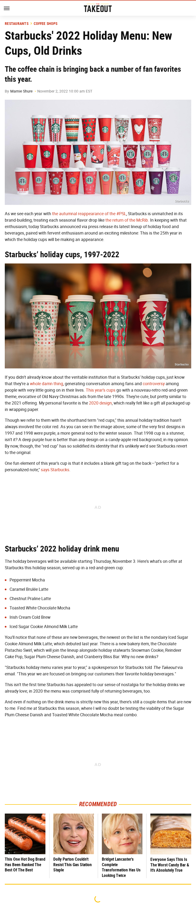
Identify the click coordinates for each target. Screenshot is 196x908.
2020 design (100, 403)
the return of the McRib (126, 220)
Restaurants (16, 24)
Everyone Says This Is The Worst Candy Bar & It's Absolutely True (169, 865)
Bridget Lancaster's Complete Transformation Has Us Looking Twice (121, 867)
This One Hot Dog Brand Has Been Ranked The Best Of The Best (25, 864)
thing (58, 383)
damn (47, 383)
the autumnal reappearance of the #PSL (89, 213)
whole (35, 383)
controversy (154, 383)
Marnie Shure (21, 91)
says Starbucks (55, 469)
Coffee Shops (45, 24)
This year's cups (100, 390)
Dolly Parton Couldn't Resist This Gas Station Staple (72, 864)
